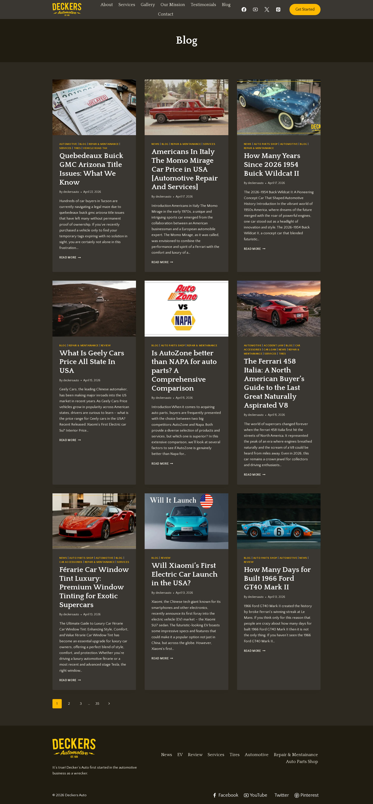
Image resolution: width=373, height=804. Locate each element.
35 (97, 704)
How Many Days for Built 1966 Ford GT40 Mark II (277, 579)
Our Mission (173, 4)
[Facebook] (244, 9)
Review (106, 345)
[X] (267, 9)
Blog (226, 4)
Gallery (148, 4)
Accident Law (273, 345)
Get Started (305, 9)
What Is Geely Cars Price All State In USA (91, 362)
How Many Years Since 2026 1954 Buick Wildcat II (272, 165)
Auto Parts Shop (266, 144)
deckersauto (71, 192)
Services (127, 4)
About (107, 4)
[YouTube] (255, 9)
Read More (70, 257)
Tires (77, 148)
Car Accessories (70, 562)
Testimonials (203, 4)
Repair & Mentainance (104, 144)
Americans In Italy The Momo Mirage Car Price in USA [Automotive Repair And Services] (185, 169)
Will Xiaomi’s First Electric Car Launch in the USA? (185, 574)
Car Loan (270, 349)
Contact (165, 14)
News (155, 144)
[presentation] (94, 107)
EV (180, 754)
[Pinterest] (278, 9)
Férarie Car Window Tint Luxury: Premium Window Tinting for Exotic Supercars (94, 587)
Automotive (68, 144)
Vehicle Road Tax (95, 148)
